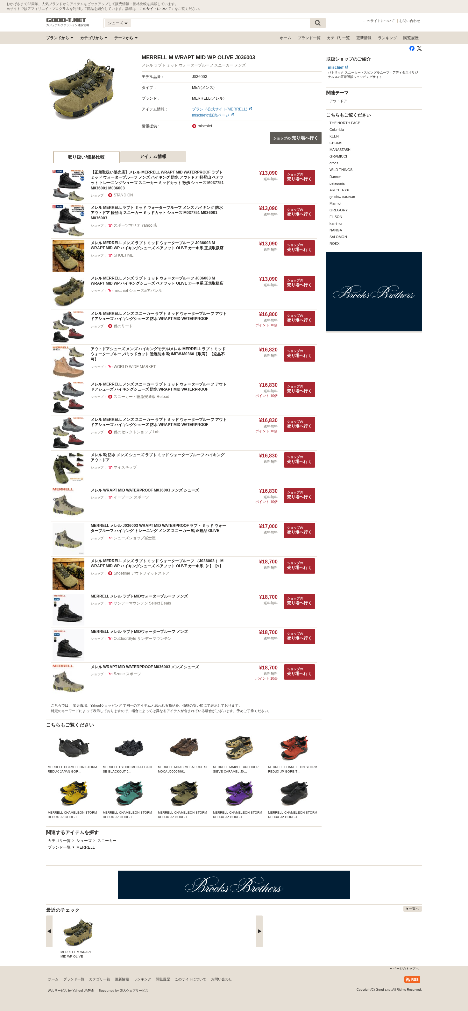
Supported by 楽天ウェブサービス (123, 990)
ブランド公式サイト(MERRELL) (219, 109)
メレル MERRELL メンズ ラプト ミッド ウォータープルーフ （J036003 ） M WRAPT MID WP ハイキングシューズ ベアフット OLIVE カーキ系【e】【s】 (157, 564)
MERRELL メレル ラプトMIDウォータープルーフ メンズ (139, 596)
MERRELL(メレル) (208, 98)
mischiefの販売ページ (210, 115)
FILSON (336, 217)
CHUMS (336, 143)
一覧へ (414, 908)
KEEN (334, 136)
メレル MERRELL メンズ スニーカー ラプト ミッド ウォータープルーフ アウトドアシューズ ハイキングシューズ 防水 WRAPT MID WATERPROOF (159, 316)
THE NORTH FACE (345, 123)
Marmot (335, 203)
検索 (318, 23)
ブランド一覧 (309, 38)
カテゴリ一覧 (338, 38)
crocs (334, 163)
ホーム (285, 38)
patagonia (337, 183)
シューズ (84, 840)
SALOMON (338, 237)
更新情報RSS (412, 979)
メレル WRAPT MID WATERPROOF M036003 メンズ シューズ (145, 490)
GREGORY (339, 210)
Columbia (337, 129)
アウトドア (338, 101)
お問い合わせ (409, 21)
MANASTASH (340, 150)
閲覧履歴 (411, 38)
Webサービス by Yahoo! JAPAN (71, 990)
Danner (335, 177)
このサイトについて (155, 9)
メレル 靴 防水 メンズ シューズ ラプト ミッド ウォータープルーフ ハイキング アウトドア (157, 458)
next (259, 931)
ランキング (387, 38)
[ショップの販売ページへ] (81, 89)
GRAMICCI (338, 156)
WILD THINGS (341, 170)
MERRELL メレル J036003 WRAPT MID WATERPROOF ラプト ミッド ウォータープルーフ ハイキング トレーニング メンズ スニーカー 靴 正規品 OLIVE (158, 528)
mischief (336, 67)
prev (49, 931)
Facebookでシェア (412, 48)
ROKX (334, 243)
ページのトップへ (406, 968)
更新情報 (364, 38)
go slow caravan (342, 197)
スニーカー (107, 840)
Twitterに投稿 (419, 48)
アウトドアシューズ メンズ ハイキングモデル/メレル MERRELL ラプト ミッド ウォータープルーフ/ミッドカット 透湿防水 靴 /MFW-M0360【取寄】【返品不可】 (158, 354)
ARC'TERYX (339, 190)
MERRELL (85, 847)
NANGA (336, 230)
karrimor (336, 223)
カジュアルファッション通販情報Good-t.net (66, 20)
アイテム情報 (153, 156)
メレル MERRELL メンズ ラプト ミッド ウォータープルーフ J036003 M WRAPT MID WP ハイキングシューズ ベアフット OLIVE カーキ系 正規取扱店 (157, 246)
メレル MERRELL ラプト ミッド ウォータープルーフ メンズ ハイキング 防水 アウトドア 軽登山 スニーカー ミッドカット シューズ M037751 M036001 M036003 (157, 212)
